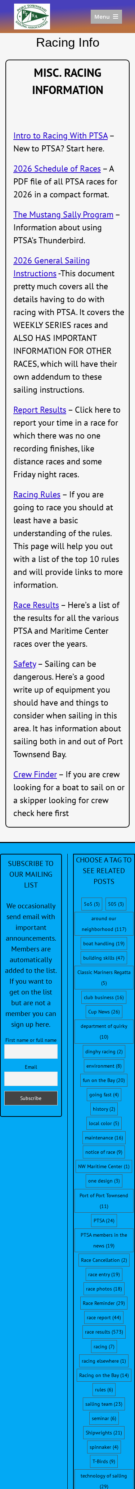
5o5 (92, 904)
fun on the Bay (104, 1080)
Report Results (39, 409)
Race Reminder (104, 1303)
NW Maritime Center (104, 1166)
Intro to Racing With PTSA (60, 135)
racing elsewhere (104, 1361)
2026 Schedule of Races (57, 168)
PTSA (104, 1220)
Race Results (36, 604)
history (104, 1109)
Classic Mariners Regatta (104, 977)
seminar (104, 1418)
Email (31, 1067)
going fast (104, 1094)
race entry (104, 1274)
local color (104, 1123)
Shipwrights (104, 1432)
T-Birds (104, 1461)
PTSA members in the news (104, 1240)
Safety (24, 663)
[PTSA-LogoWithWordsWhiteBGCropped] (32, 7)
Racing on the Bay (104, 1375)
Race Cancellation (104, 1260)
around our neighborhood (104, 923)
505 (116, 904)
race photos (104, 1289)
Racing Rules (36, 494)
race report (104, 1317)
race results (104, 1332)
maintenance (104, 1137)
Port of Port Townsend (104, 1200)
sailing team (103, 1404)
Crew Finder (35, 774)
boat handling (104, 943)
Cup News (104, 1011)
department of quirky (104, 1031)
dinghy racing (104, 1051)
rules (104, 1389)
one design (104, 1180)
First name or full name (31, 1040)
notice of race (103, 1152)
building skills (104, 958)
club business (104, 997)
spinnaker (104, 1447)
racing (104, 1346)
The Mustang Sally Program (63, 214)
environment (104, 1066)
